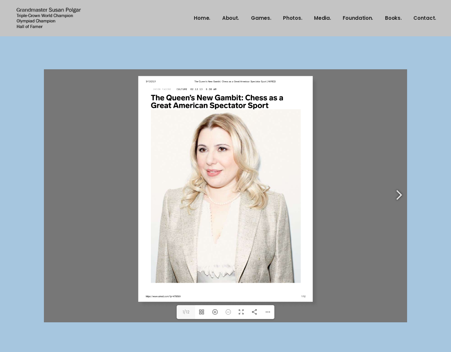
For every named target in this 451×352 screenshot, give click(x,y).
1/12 (186, 312)
